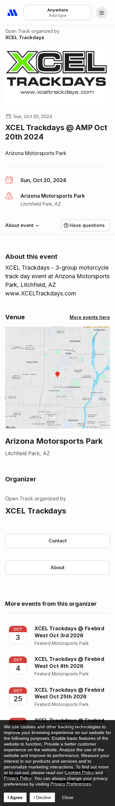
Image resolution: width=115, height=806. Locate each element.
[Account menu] (101, 12)
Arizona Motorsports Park (35, 153)
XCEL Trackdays (24, 37)
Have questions (87, 225)
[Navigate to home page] (13, 12)
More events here (90, 317)
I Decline (42, 797)
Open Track (17, 31)
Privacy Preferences (70, 783)
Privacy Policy (18, 778)
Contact (58, 541)
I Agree (15, 797)
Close (67, 797)
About (57, 567)
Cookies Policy (79, 772)
